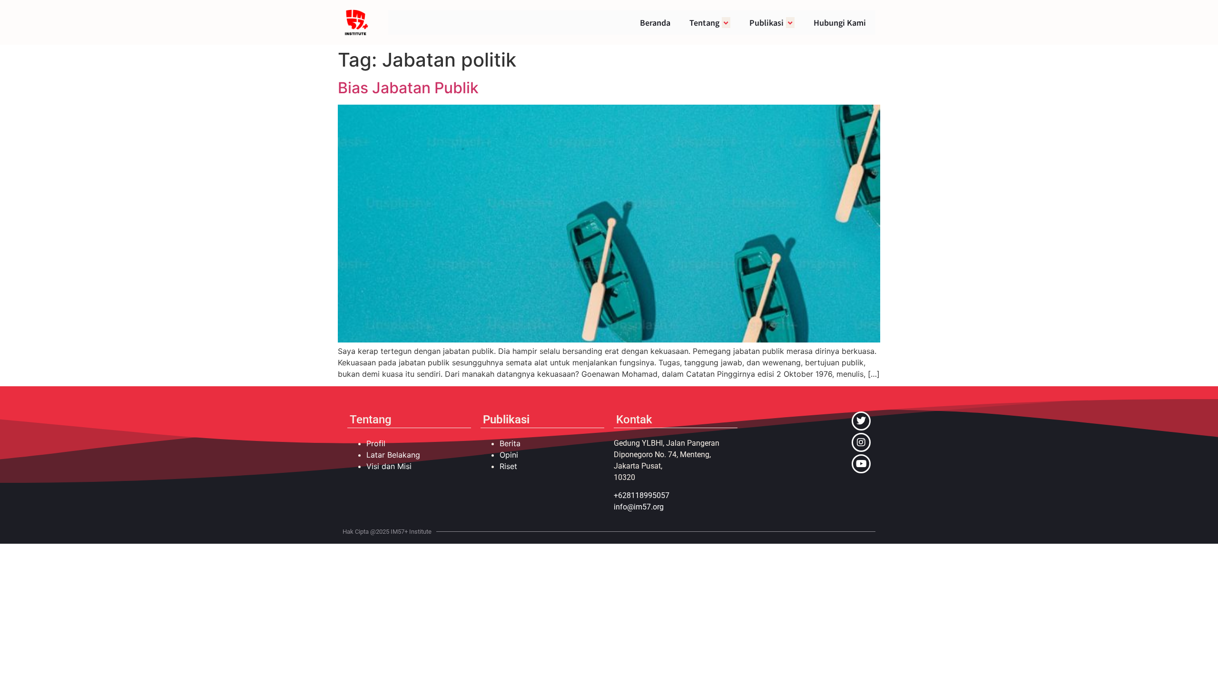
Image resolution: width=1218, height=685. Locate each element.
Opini (509, 455)
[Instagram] (861, 442)
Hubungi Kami (840, 22)
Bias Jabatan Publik (408, 87)
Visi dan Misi (389, 466)
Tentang (704, 22)
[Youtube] (861, 463)
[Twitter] (861, 421)
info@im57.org (639, 506)
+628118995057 (641, 495)
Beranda (655, 22)
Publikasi (766, 22)
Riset (508, 466)
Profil (375, 443)
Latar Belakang (393, 455)
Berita (510, 443)
